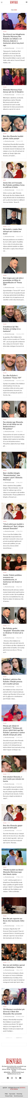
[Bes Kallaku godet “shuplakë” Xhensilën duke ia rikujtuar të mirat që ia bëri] (14, 615)
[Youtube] (20, 1078)
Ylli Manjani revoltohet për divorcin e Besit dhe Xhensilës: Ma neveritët (14, 1011)
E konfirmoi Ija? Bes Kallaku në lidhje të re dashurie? (12, 329)
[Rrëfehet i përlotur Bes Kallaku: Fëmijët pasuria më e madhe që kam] (14, 666)
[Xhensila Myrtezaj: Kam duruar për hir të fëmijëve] (14, 76)
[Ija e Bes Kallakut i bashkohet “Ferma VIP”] (14, 362)
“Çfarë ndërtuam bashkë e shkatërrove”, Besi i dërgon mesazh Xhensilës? (13, 526)
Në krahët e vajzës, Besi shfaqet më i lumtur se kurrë (12, 231)
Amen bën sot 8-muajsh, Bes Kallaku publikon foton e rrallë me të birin (14, 185)
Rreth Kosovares (18, 1096)
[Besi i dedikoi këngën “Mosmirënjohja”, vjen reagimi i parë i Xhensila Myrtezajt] (14, 460)
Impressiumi (12, 1093)
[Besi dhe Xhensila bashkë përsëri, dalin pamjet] (14, 123)
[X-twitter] (16, 1078)
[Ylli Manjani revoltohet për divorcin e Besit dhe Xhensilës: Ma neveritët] (14, 996)
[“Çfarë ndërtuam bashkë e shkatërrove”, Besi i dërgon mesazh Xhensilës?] (14, 511)
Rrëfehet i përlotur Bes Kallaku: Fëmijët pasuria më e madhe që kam (12, 681)
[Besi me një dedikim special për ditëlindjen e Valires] (14, 952)
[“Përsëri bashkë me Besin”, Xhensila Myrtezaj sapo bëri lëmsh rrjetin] (14, 857)
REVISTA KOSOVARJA (17, 1088)
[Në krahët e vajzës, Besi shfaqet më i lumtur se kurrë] (14, 216)
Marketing (19, 1093)
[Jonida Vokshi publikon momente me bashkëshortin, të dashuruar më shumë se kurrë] (14, 562)
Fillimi (6, 1093)
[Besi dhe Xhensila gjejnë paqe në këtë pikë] (14, 812)
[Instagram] (12, 1078)
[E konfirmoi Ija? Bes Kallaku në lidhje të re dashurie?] (14, 313)
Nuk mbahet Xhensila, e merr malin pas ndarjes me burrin (13, 779)
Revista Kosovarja (9, 48)
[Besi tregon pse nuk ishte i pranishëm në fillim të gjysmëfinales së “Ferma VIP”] (14, 265)
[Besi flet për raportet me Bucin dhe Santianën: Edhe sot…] (14, 905)
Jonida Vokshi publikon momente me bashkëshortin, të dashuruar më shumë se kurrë (12, 579)
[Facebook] (8, 1078)
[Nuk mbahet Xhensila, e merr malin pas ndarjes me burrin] (14, 763)
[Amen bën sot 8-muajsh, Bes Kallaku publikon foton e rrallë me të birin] (14, 169)
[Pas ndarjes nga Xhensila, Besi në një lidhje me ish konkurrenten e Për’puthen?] (14, 409)
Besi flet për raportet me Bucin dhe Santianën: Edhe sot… (13, 921)
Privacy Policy (9, 1096)
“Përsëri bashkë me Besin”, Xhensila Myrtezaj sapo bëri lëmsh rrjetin (13, 872)
